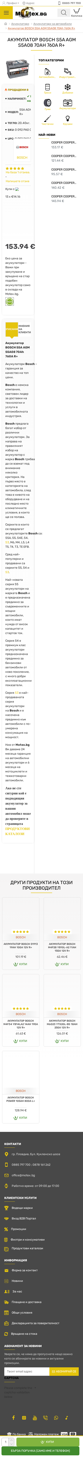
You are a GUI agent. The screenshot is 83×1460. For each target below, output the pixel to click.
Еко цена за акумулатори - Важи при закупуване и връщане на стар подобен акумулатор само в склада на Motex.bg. (17, 276)
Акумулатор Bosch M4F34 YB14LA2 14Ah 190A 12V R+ (20, 1024)
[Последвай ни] (13, 1417)
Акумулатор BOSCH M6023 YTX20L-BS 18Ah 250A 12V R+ (62, 1024)
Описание (12, 329)
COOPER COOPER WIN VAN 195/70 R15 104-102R (64, 169)
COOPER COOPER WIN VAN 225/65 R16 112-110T (64, 142)
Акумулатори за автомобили (52, 23)
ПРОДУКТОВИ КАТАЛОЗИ (17, 831)
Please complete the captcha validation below (18, 1392)
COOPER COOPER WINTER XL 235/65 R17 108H (64, 196)
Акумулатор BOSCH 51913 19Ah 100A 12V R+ (21, 946)
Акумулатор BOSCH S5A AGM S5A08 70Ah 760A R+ (41, 28)
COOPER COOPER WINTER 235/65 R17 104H (64, 183)
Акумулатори (20, 23)
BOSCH (21, 937)
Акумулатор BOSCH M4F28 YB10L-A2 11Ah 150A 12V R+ (62, 947)
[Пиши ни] (45, 1417)
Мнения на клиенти (25, 329)
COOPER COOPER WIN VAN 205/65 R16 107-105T (64, 156)
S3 (7, 542)
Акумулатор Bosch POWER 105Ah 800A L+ (20, 1099)
